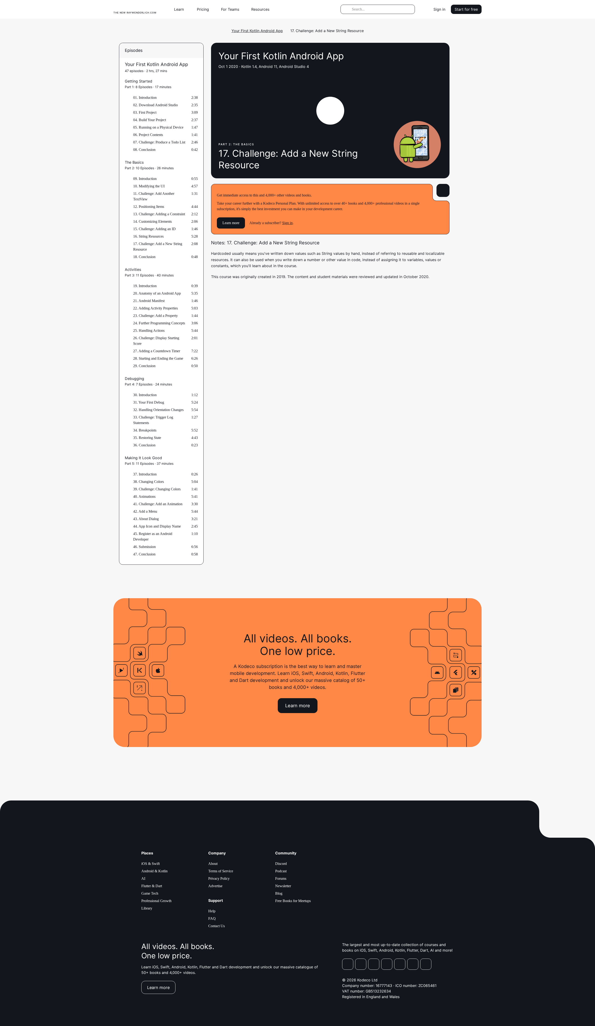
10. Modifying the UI (149, 186)
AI (143, 878)
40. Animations (144, 496)
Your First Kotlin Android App (257, 30)
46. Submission (144, 547)
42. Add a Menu (145, 511)
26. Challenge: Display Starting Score (156, 340)
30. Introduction (145, 395)
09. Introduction (145, 179)
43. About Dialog (146, 519)
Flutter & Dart (151, 886)
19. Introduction (145, 286)
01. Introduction (145, 98)
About (213, 864)
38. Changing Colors (148, 482)
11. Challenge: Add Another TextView (153, 196)
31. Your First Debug (148, 402)
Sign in (439, 9)
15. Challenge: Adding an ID (154, 229)
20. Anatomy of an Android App (157, 293)
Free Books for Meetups (293, 901)
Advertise (215, 886)
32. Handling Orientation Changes (158, 410)
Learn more (230, 223)
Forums (280, 878)
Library (146, 908)
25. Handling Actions (149, 330)
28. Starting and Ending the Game (158, 358)
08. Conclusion (144, 150)
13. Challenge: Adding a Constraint (159, 214)
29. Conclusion (144, 366)
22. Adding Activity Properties (155, 308)
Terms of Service (220, 871)
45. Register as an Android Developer (152, 536)
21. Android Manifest (149, 301)
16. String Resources (148, 236)
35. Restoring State (147, 438)
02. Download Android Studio (155, 105)
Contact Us (216, 926)
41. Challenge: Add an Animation (157, 504)
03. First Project (144, 112)
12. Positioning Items (148, 207)
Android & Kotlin (154, 871)
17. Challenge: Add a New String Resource (157, 246)
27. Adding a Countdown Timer (156, 351)
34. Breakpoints (144, 430)
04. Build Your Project (149, 120)
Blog (278, 893)
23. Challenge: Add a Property (155, 316)
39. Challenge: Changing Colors (157, 489)
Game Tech (149, 893)
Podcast (281, 871)
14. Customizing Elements (152, 221)
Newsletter (283, 886)
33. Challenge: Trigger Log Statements (153, 420)
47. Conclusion (144, 554)
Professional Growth (156, 901)
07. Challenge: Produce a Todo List (159, 142)
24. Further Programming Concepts (159, 323)
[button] (180, 9)
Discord (281, 864)
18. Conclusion (144, 257)
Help (211, 911)
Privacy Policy (219, 878)
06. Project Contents (148, 135)
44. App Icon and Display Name (157, 526)
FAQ (212, 918)
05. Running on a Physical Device (158, 127)
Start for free (466, 9)
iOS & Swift (150, 864)
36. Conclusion (144, 445)
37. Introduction (145, 474)
